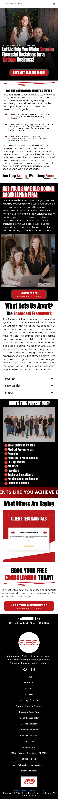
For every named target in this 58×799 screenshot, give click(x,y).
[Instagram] (33, 669)
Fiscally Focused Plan (29, 718)
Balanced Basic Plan (29, 712)
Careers (29, 694)
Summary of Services (29, 700)
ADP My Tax (29, 741)
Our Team (29, 688)
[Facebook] (25, 669)
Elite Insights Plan (29, 723)
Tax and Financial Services (29, 706)
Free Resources (29, 747)
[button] (54, 4)
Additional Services (29, 729)
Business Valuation (29, 735)
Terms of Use (37, 790)
